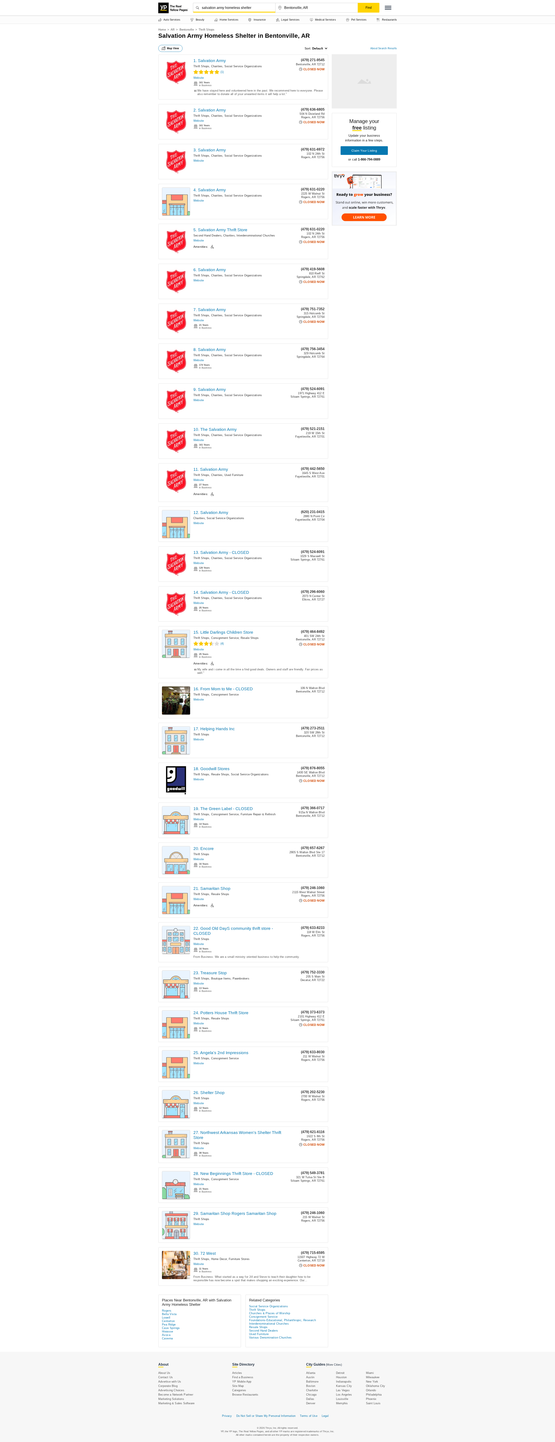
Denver (310, 1403)
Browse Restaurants (245, 1394)
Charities (217, 66)
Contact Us (165, 1377)
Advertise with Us (169, 1381)
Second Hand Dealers (207, 235)
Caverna (167, 1338)
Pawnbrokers (241, 978)
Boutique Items (221, 978)
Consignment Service (225, 638)
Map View (173, 48)
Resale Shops (250, 638)
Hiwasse (167, 1331)
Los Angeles (344, 1394)
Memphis (342, 1403)
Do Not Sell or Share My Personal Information (266, 1415)
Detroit (340, 1373)
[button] (388, 8)
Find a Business (242, 1377)
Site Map (238, 1386)
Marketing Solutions (171, 1399)
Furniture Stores (239, 1259)
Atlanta (310, 1373)
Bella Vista (169, 1314)
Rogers (166, 1310)
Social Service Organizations (243, 66)
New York (372, 1381)
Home (162, 29)
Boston (310, 1386)
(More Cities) (334, 1364)
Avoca (166, 1335)
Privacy (227, 1415)
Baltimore (312, 1381)
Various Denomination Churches (270, 1337)
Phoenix (371, 1399)
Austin (310, 1377)
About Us (164, 1373)
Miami (370, 1373)
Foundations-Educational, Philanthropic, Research (282, 1320)
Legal (325, 1415)
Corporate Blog (168, 1386)
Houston (341, 1377)
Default (317, 48)
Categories (239, 1390)
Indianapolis (343, 1381)
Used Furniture (233, 475)
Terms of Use (308, 1415)
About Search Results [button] (383, 48)
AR (173, 29)
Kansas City (344, 1386)
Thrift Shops (201, 66)
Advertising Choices (171, 1390)
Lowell (166, 1317)
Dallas (310, 1399)
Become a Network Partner (175, 1394)
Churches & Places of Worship (269, 1313)
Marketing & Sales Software (176, 1403)
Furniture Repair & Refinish (258, 814)
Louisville (342, 1399)
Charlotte (312, 1390)
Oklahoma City (375, 1386)
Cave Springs (171, 1328)
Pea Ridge (169, 1324)
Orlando (371, 1390)
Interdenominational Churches (256, 235)
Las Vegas (343, 1390)
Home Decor (219, 1259)
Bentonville (187, 29)
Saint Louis (373, 1403)
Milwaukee (373, 1377)
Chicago (311, 1394)
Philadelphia (374, 1394)
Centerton (168, 1321)
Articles (237, 1373)
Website (198, 77)
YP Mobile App (241, 1381)
